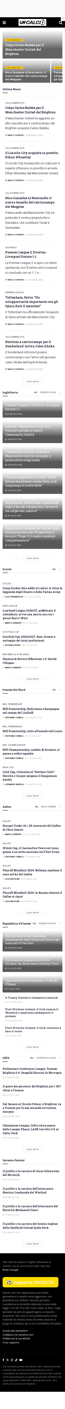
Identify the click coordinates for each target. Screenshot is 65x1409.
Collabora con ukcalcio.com (18, 1334)
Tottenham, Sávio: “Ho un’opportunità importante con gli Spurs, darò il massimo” (31, 301)
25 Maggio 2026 (11, 1197)
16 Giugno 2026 (14, 1020)
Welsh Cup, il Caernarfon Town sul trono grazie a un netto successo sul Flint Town (31, 850)
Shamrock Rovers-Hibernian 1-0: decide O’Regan (31, 982)
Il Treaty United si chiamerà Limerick (31, 997)
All (36, 392)
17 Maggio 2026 (11, 1215)
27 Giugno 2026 (32, 834)
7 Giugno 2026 (34, 736)
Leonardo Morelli (14, 784)
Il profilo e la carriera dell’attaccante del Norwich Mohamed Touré (30, 1208)
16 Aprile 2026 (33, 856)
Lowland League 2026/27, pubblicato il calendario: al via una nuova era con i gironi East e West (29, 614)
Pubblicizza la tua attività (16, 1338)
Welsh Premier (48, 806)
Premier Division (47, 923)
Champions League (46, 1057)
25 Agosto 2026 (35, 135)
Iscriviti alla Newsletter (15, 1330)
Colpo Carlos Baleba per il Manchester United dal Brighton (24, 49)
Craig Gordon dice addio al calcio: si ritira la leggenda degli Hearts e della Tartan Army (32, 590)
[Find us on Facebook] (3, 1360)
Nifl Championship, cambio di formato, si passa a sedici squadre (31, 751)
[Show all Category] (59, 392)
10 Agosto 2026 (34, 717)
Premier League (14, 292)
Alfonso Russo (13, 645)
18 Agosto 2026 (14, 948)
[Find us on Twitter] (7, 1360)
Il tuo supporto (11, 1342)
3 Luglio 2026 (31, 623)
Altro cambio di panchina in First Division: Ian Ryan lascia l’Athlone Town (32, 961)
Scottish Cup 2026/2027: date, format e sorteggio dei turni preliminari (29, 638)
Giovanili (11, 248)
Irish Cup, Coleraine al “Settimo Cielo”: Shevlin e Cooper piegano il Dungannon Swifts (30, 775)
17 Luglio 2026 (33, 597)
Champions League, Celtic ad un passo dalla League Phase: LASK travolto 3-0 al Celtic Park (30, 1129)
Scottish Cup (11, 632)
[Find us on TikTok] (16, 1360)
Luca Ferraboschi (14, 597)
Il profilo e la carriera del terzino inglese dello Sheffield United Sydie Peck (30, 1225)
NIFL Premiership (12, 704)
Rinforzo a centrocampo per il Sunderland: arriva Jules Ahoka (29, 344)
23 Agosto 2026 (11, 1179)
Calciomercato (14, 40)
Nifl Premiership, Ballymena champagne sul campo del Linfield (31, 710)
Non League (10, 606)
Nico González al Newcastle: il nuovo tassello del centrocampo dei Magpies (26, 76)
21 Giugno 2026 (14, 1002)
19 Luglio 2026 (14, 490)
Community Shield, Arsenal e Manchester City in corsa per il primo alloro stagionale (28, 456)
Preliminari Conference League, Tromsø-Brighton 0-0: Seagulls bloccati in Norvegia (32, 1070)
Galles (7, 821)
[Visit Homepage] (32, 22)
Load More (32, 381)
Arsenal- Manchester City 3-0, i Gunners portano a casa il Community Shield (28, 430)
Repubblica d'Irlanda (16, 654)
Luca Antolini (12, 879)
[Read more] (55, 134)
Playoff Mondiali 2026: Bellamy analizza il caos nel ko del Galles (32, 872)
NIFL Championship (14, 745)
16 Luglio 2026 (14, 545)
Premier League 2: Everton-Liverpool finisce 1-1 (26, 254)
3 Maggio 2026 (34, 784)
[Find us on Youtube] (20, 1360)
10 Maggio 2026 (11, 1232)
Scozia (7, 584)
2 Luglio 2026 (30, 645)
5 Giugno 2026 (34, 758)
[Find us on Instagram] (12, 1360)
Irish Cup (8, 767)
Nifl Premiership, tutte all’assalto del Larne (32, 731)
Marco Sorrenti (16, 135)
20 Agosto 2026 (11, 1077)
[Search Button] (60, 22)
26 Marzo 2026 (30, 901)
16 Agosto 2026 (14, 439)
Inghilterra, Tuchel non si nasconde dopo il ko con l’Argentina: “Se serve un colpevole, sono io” (32, 507)
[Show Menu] (4, 22)
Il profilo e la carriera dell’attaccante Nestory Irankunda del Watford (28, 1190)
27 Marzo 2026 (30, 879)
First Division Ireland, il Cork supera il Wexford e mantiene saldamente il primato (31, 1012)
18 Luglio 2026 (14, 515)
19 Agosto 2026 (11, 1138)
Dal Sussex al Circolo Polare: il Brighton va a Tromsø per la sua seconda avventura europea (32, 1108)
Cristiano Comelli (14, 717)
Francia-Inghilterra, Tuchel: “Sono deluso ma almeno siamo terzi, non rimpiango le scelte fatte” (31, 481)
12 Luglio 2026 (14, 968)
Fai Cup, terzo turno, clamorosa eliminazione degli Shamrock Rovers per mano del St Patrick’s (32, 939)
